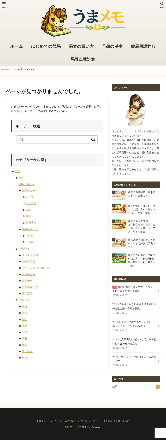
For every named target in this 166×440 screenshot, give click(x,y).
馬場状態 (31, 222)
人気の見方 (28, 274)
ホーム (16, 46)
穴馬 (24, 332)
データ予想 (28, 261)
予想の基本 (112, 46)
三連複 (30, 242)
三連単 (30, 235)
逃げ (24, 357)
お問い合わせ (122, 421)
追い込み (27, 351)
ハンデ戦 (31, 203)
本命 (24, 325)
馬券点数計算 (83, 59)
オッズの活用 (30, 255)
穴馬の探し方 (30, 287)
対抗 (24, 312)
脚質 (24, 338)
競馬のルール (30, 190)
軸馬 (24, 344)
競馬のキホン (26, 184)
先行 (24, 306)
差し (24, 319)
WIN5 (21, 177)
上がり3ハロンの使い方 (36, 268)
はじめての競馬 (46, 46)
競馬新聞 (27, 293)
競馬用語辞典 (143, 46)
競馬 (17, 171)
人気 (28, 209)
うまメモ (77, 427)
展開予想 (27, 280)
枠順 (28, 216)
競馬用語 (23, 300)
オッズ (30, 197)
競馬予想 (23, 248)
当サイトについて (47, 421)
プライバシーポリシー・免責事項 (96, 421)
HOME (8, 69)
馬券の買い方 (81, 46)
